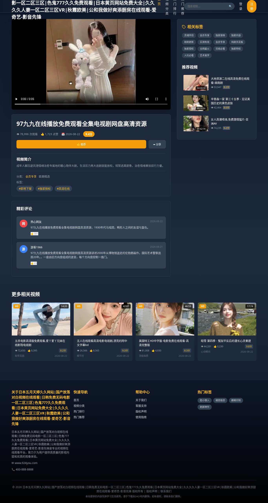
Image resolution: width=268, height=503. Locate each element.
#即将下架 (25, 188)
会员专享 (31, 176)
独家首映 (220, 35)
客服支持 (141, 405)
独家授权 (189, 48)
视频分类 (79, 405)
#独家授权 (44, 188)
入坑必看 (189, 55)
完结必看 (220, 48)
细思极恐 (220, 400)
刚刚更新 (189, 42)
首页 (76, 400)
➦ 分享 (157, 144)
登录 (240, 6)
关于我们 (141, 400)
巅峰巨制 (236, 400)
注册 (251, 6)
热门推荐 (79, 417)
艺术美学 (204, 55)
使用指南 (141, 417)
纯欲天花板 (237, 42)
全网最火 (204, 48)
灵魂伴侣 (189, 35)
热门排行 (79, 411)
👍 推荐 (81, 144)
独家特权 (236, 48)
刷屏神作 (204, 407)
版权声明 (141, 411)
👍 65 (34, 263)
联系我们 (165, 491)
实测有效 (204, 42)
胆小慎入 (204, 400)
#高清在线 (63, 188)
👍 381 (34, 233)
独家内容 (236, 35)
